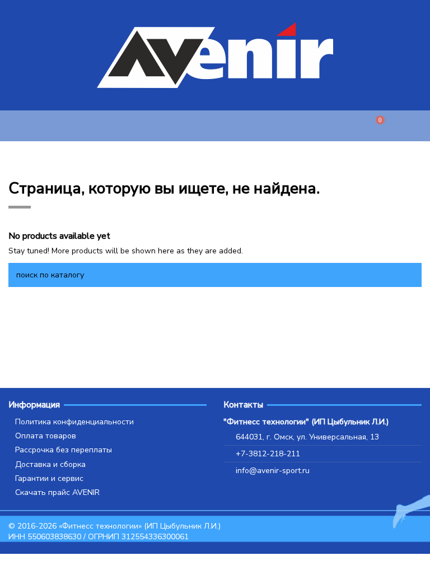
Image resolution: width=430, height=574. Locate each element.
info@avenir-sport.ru (273, 470)
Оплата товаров (45, 435)
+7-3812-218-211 (268, 453)
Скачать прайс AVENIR (57, 492)
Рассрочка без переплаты (63, 450)
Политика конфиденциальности (74, 421)
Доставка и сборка (50, 464)
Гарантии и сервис (49, 478)
